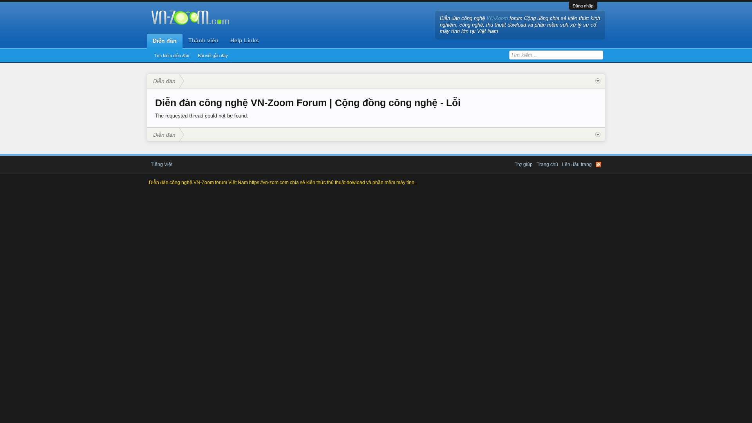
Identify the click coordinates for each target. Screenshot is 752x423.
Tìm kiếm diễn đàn (171, 55)
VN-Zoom (497, 18)
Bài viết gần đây (213, 55)
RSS (598, 164)
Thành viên (203, 40)
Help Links (244, 40)
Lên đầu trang (577, 164)
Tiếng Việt (161, 164)
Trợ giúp (524, 164)
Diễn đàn (165, 41)
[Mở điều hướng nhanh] (597, 81)
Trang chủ (547, 164)
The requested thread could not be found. (201, 116)
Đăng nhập (583, 6)
